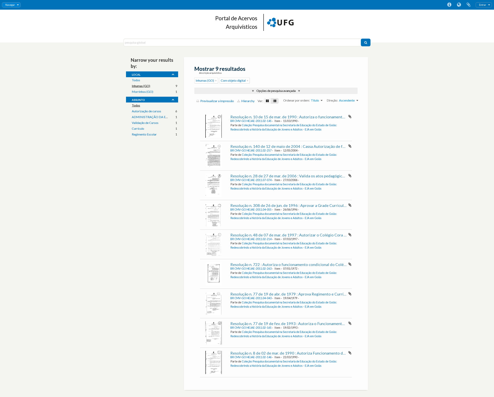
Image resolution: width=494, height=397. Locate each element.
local (136, 74)
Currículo (138, 128)
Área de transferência (468, 5)
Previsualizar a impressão (217, 101)
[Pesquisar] (365, 42)
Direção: (332, 100)
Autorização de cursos (146, 111)
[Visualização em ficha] (267, 101)
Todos (136, 80)
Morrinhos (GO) (142, 91)
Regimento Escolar (144, 134)
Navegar (10, 4)
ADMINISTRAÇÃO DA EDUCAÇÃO (156, 117)
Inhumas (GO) (141, 86)
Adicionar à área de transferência (350, 117)
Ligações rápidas (449, 5)
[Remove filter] (216, 80)
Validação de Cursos (145, 122)
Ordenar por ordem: (296, 100)
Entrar (482, 4)
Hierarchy (248, 101)
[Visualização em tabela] (275, 101)
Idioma (459, 5)
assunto (138, 99)
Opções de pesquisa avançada (276, 90)
